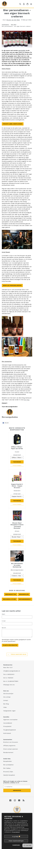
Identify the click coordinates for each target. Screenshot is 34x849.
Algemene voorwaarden (10, 719)
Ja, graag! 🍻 (16, 836)
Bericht (4, 627)
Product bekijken (17, 465)
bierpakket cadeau (7, 376)
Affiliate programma (9, 745)
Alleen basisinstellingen (16, 841)
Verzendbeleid (7, 723)
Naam (3, 614)
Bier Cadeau (6, 768)
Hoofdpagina (5, 24)
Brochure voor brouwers (10, 742)
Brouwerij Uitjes (9, 599)
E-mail (3, 621)
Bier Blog (13, 24)
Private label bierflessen (12, 124)
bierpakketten (17, 74)
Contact (5, 700)
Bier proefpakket (8, 765)
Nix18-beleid (7, 733)
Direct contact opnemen (10, 749)
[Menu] (31, 4)
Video (5, 707)
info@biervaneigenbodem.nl (11, 671)
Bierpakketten (10, 594)
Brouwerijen (24, 594)
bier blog (26, 399)
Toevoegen (17, 462)
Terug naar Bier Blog (18, 654)
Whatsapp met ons (9, 684)
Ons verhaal (6, 697)
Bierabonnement (25, 599)
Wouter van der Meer (13, 20)
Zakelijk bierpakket (9, 775)
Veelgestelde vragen (9, 711)
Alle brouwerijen (8, 693)
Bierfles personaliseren (12, 285)
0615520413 (10, 674)
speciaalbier (22, 50)
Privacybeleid (16, 832)
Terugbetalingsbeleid (9, 730)
